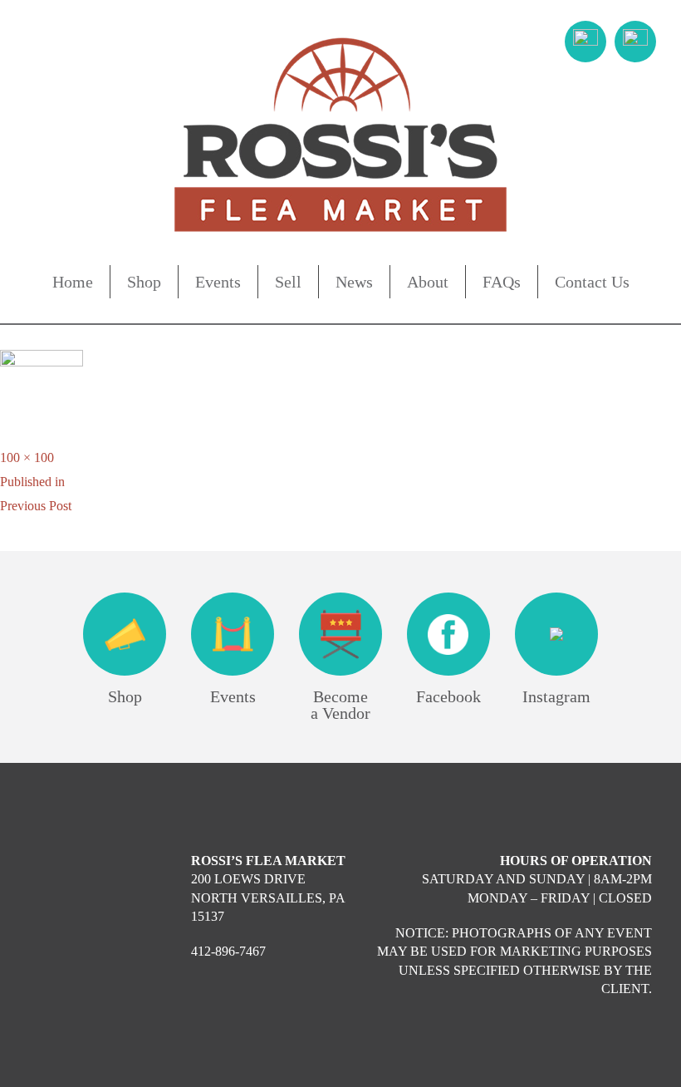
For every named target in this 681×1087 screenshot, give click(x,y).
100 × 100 (27, 457)
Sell (288, 282)
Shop (144, 282)
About (427, 282)
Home (72, 282)
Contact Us (592, 282)
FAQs (502, 282)
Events (218, 282)
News (354, 282)
